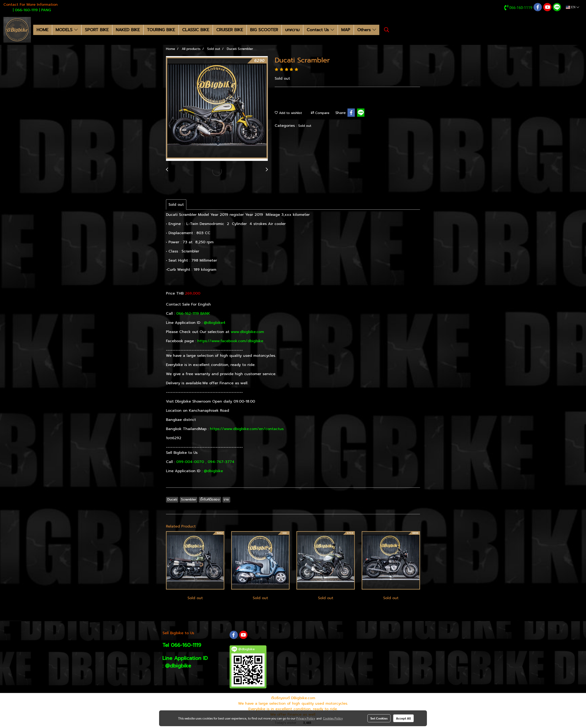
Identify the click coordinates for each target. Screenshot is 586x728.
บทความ (292, 30)
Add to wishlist (290, 113)
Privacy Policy (305, 718)
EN (573, 7)
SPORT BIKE (97, 30)
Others (364, 30)
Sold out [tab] (176, 204)
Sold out (304, 125)
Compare (321, 113)
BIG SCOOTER (264, 30)
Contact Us (319, 30)
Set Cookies (379, 718)
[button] (387, 29)
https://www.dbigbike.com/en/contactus (247, 429)
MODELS (65, 30)
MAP (345, 30)
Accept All (403, 718)
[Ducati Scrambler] (217, 108)
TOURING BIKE (161, 30)
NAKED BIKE (128, 30)
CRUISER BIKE (229, 30)
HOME (43, 30)
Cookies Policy (333, 718)
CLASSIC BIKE (195, 30)
